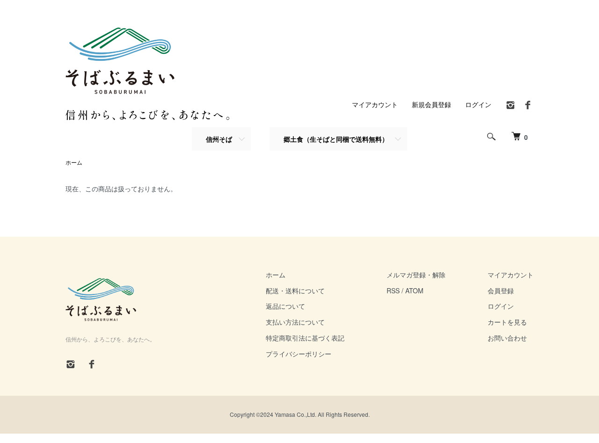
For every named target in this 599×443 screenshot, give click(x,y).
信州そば (219, 139)
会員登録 (501, 290)
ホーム (74, 162)
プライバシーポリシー (298, 353)
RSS (393, 290)
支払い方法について (295, 322)
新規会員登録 (431, 104)
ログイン (478, 104)
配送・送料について (295, 290)
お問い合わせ (507, 337)
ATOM (414, 290)
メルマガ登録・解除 (416, 274)
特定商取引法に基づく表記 (305, 337)
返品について (285, 306)
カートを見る (507, 322)
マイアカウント (375, 104)
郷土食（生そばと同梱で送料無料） (336, 139)
